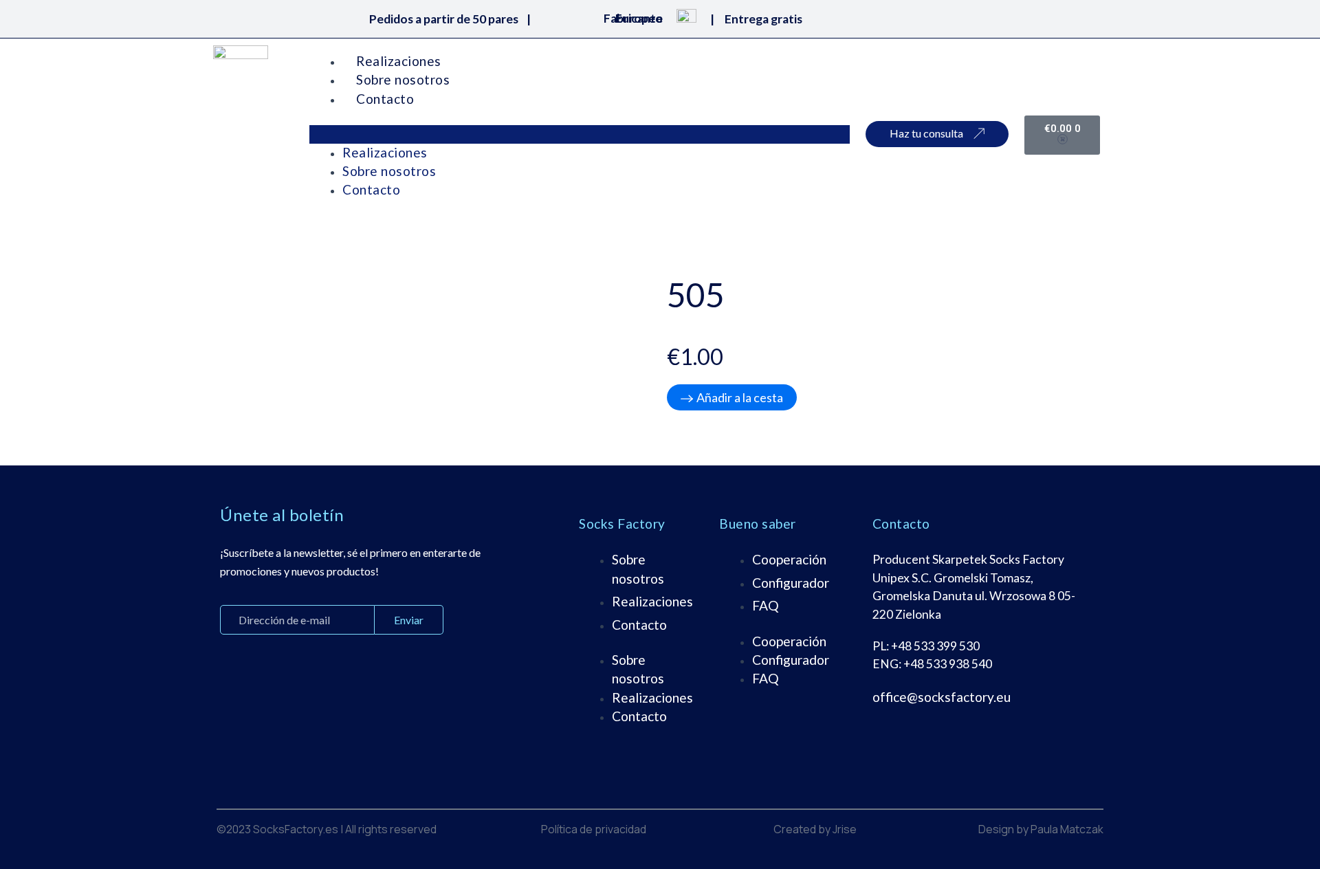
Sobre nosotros (403, 79)
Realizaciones (398, 61)
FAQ (765, 605)
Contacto (385, 99)
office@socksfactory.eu (941, 697)
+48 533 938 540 (947, 664)
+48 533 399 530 (935, 646)
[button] (579, 134)
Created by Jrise (815, 829)
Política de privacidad (593, 829)
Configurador (790, 583)
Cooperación (789, 559)
